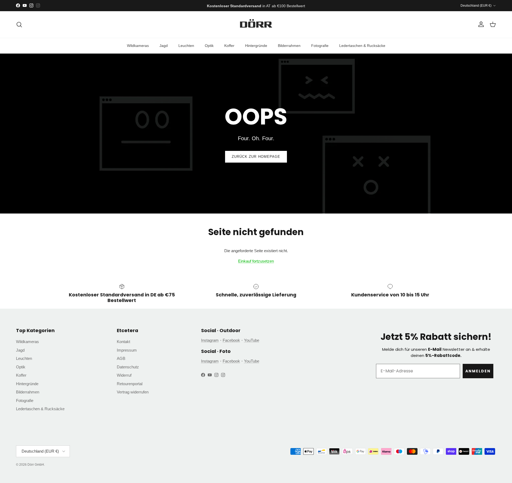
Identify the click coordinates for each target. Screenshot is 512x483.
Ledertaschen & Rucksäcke (362, 45)
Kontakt (123, 341)
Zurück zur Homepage (256, 157)
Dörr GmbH (35, 464)
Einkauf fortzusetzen (256, 261)
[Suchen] (19, 24)
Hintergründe (256, 45)
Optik (209, 45)
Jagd (163, 45)
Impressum (127, 350)
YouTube (251, 340)
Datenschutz (128, 367)
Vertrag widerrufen (133, 392)
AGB (121, 358)
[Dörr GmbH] (256, 25)
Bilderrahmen (289, 45)
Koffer (229, 45)
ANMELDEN (478, 371)
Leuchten (186, 45)
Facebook (231, 340)
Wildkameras (138, 45)
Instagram (210, 340)
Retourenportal (129, 383)
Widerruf (124, 375)
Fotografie (320, 45)
